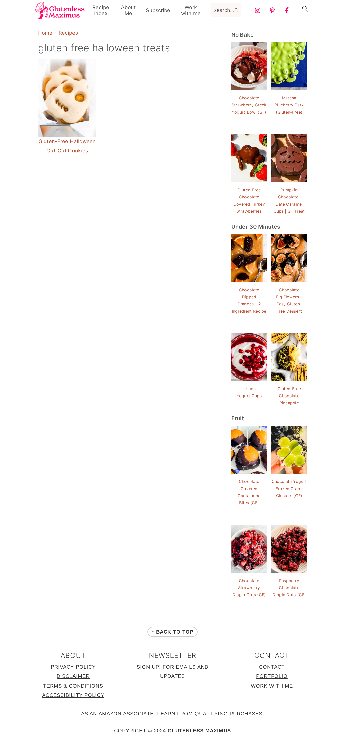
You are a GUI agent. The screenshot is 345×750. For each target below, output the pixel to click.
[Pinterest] (272, 10)
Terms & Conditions (73, 686)
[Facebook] (287, 10)
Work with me (191, 10)
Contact (272, 667)
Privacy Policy (73, 667)
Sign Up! (149, 667)
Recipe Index (100, 10)
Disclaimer (73, 676)
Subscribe (158, 10)
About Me (128, 10)
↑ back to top (172, 632)
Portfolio (272, 676)
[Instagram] (257, 10)
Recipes (68, 33)
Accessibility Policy (73, 695)
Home (45, 33)
